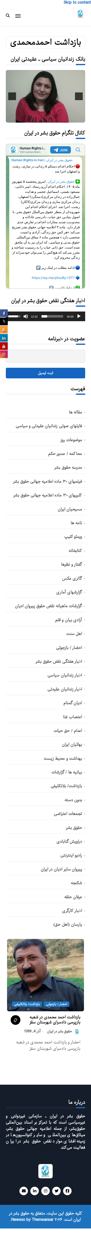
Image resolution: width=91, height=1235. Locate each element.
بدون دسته (73, 800)
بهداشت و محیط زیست (63, 758)
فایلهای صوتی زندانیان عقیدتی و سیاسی (49, 426)
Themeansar (43, 1219)
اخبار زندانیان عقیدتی (65, 689)
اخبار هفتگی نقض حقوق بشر (59, 661)
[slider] (52, 316)
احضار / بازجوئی (69, 648)
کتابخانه (75, 551)
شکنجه (76, 883)
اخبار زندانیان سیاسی (65, 675)
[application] (45, 316)
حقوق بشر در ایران (59, 1031)
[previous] (79, 96)
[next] (12, 96)
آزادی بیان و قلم (68, 620)
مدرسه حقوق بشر (68, 467)
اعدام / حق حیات (68, 731)
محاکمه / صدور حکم (65, 454)
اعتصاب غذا (72, 717)
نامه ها (76, 523)
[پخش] (78, 316)
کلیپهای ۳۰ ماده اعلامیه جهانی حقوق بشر (47, 495)
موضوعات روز (71, 440)
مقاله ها (75, 412)
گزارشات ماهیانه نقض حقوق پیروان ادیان (48, 606)
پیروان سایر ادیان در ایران (61, 869)
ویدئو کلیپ (73, 537)
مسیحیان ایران (70, 509)
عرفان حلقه (73, 897)
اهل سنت (74, 634)
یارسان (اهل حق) (67, 924)
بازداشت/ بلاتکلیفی (66, 786)
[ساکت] (25, 316)
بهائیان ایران (72, 744)
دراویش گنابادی (69, 841)
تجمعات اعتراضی (68, 814)
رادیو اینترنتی (71, 855)
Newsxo (18, 1219)
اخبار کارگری (72, 911)
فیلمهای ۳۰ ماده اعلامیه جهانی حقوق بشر (47, 481)
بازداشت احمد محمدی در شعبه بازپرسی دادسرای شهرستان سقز (55, 1020)
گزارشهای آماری (69, 592)
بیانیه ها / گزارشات (66, 772)
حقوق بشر (74, 828)
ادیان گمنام (72, 703)
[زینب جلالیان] (45, 96)
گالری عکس (72, 578)
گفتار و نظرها (71, 564)
